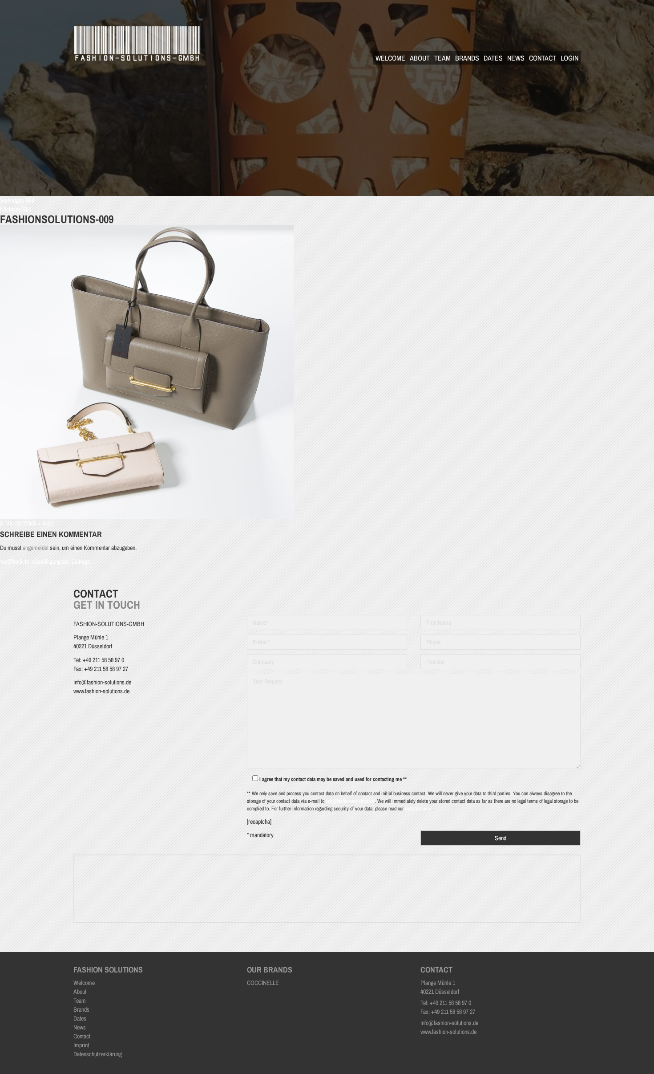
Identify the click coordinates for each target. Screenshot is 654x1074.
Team (442, 58)
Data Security (418, 808)
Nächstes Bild (15, 209)
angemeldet (35, 548)
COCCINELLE (263, 983)
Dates (493, 58)
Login (569, 58)
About (420, 58)
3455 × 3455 (39, 523)
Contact (542, 58)
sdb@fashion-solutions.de (350, 801)
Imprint (81, 1045)
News (516, 58)
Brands (467, 58)
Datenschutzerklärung (97, 1054)
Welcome (390, 58)
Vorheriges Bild (17, 200)
